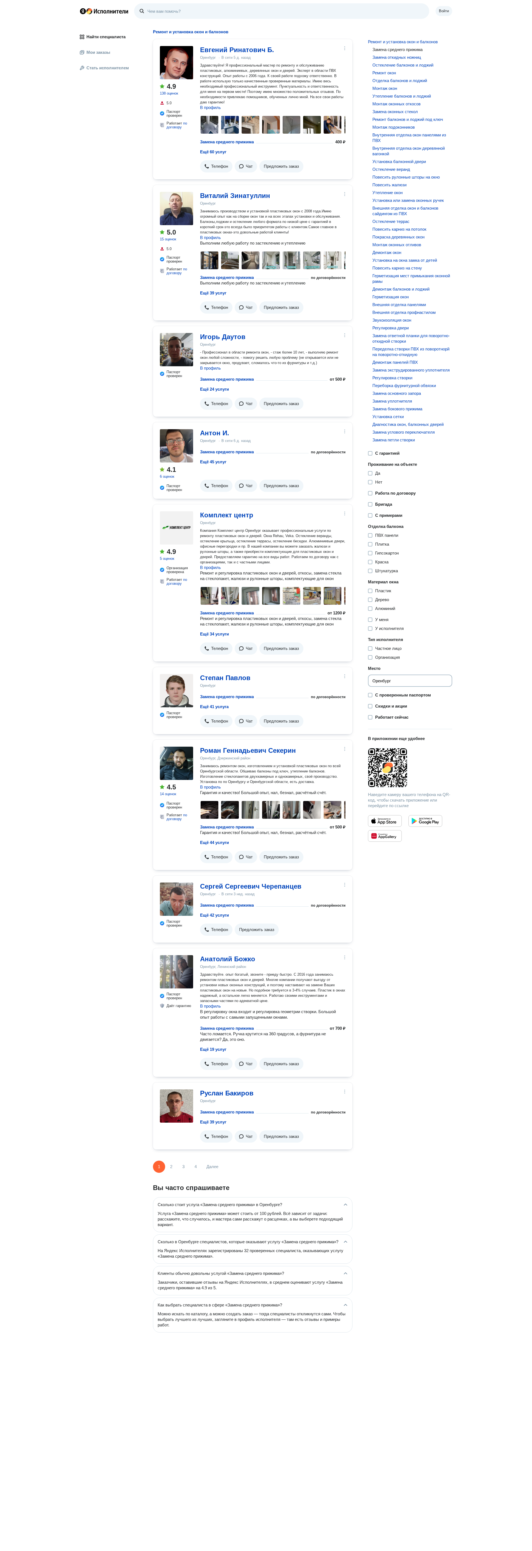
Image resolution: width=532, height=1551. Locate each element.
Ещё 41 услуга (214, 706)
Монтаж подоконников (393, 127)
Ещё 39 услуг (213, 293)
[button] (216, 166)
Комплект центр (226, 515)
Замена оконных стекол (395, 111)
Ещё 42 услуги (214, 915)
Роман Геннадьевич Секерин (248, 750)
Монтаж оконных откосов (396, 103)
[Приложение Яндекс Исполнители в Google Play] (425, 821)
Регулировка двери (390, 328)
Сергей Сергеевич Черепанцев (250, 886)
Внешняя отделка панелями (399, 304)
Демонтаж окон (386, 252)
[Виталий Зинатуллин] (176, 208)
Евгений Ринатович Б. (237, 50)
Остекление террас (391, 221)
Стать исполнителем (107, 67)
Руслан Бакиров (227, 1093)
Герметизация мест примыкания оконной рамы (411, 278)
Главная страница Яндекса (83, 11)
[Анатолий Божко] (176, 971)
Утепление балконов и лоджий (401, 96)
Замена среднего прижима (227, 141)
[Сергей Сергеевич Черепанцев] (176, 899)
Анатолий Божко (227, 959)
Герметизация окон (390, 296)
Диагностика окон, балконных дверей (408, 424)
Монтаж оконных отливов (396, 244)
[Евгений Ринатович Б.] (176, 62)
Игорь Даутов (222, 336)
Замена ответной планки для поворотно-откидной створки (411, 338)
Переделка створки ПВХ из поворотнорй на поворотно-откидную (410, 352)
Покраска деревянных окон (398, 237)
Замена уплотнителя (392, 401)
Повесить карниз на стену (397, 268)
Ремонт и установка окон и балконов (403, 41)
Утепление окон (387, 192)
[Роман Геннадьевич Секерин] (176, 763)
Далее (212, 1166)
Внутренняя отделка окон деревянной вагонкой (408, 151)
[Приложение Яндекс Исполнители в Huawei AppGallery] (385, 836)
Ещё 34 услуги (214, 634)
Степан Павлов (225, 678)
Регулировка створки (392, 377)
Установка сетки (388, 416)
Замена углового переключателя (403, 432)
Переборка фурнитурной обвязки (404, 385)
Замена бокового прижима (397, 408)
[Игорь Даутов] (176, 349)
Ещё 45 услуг (213, 461)
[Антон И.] (176, 445)
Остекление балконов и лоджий (402, 65)
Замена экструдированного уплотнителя (411, 370)
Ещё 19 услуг (213, 1049)
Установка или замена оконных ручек (408, 200)
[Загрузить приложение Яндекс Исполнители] (410, 767)
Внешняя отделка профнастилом (404, 312)
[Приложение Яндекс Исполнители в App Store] (385, 821)
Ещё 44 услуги (214, 842)
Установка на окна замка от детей (404, 260)
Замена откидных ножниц (396, 57)
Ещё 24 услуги (214, 389)
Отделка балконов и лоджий (399, 80)
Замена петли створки (393, 440)
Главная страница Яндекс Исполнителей (104, 11)
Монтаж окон (384, 88)
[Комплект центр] (176, 528)
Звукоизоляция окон (391, 320)
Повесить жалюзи (389, 184)
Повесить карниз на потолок (399, 229)
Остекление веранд (391, 169)
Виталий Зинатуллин (235, 195)
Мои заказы (98, 52)
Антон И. (214, 433)
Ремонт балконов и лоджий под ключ (407, 119)
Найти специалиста (106, 36)
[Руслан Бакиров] (176, 1106)
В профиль (210, 107)
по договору (177, 125)
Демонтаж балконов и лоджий (400, 289)
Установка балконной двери (399, 161)
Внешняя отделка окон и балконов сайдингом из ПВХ (405, 211)
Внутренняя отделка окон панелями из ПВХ (409, 138)
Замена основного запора (396, 393)
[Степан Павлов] (176, 690)
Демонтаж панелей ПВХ (395, 362)
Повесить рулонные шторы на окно (406, 177)
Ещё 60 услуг (213, 151)
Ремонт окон (384, 72)
